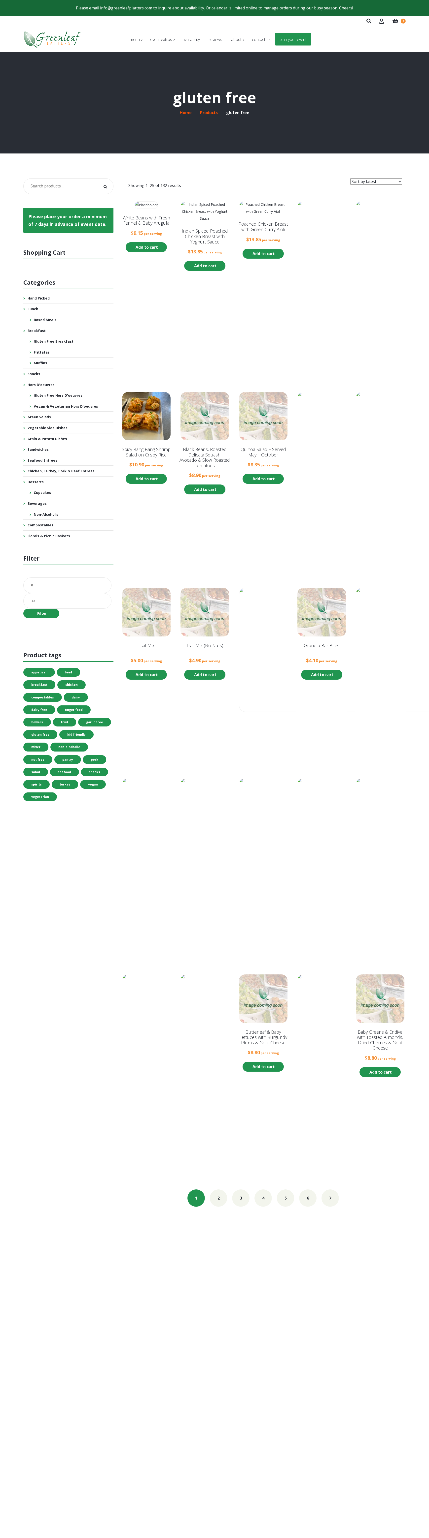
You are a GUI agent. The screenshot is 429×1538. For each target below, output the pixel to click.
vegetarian (40, 797)
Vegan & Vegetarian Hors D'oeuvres (66, 406)
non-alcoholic (69, 747)
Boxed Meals (45, 319)
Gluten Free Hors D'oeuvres (58, 395)
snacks (94, 772)
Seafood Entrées (42, 460)
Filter (42, 613)
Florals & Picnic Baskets (49, 536)
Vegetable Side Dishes (48, 427)
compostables (42, 697)
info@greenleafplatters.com (126, 8)
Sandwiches (38, 449)
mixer (35, 747)
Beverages (37, 503)
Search (105, 186)
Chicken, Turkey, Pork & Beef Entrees (61, 471)
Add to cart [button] (147, 247)
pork (94, 759)
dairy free (39, 710)
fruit (64, 722)
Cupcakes (42, 492)
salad (35, 772)
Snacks (34, 373)
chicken (71, 685)
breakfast (39, 685)
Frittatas (42, 352)
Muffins (40, 363)
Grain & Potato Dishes (47, 438)
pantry (67, 759)
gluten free (40, 734)
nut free (37, 759)
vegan (93, 784)
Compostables (40, 525)
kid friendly (76, 734)
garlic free (94, 722)
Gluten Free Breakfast (53, 341)
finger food (74, 710)
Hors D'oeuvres (41, 384)
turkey (65, 784)
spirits (36, 784)
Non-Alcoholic (46, 514)
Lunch (33, 308)
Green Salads (39, 417)
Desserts (36, 482)
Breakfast (37, 330)
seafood (64, 772)
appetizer (39, 672)
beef (68, 672)
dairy (76, 697)
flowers (37, 722)
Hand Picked (39, 298)
